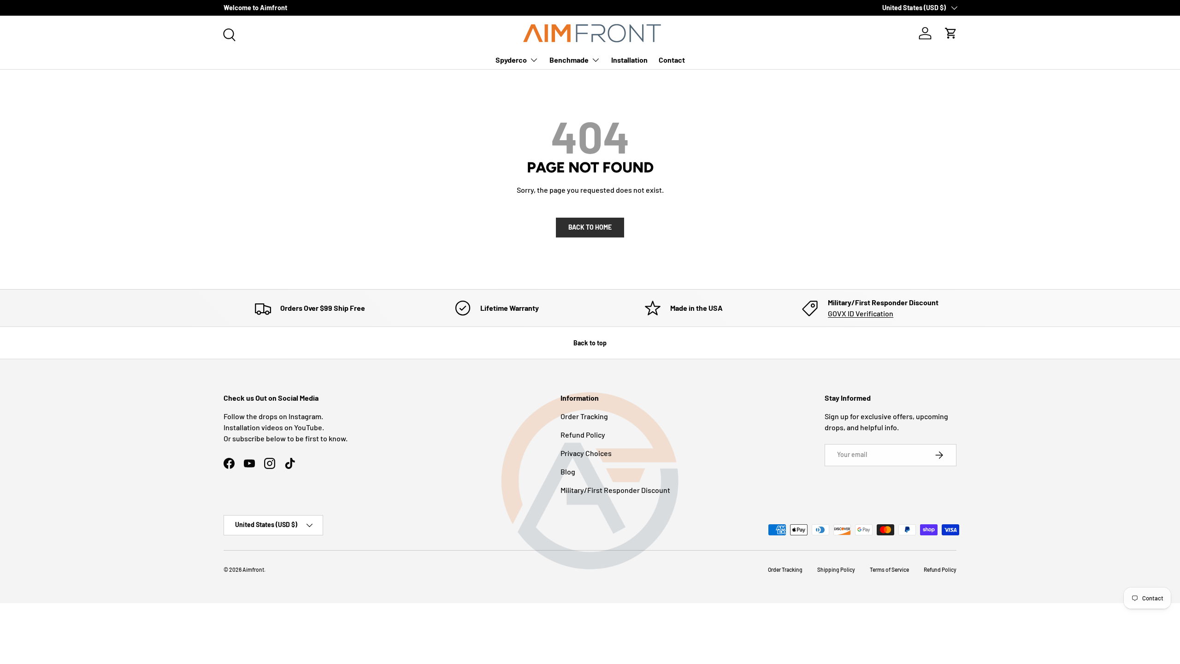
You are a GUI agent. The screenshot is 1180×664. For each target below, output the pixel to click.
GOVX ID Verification (860, 313)
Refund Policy (582, 434)
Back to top (590, 343)
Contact (672, 59)
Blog (567, 471)
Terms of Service (889, 569)
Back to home (590, 227)
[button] (951, 33)
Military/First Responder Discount (615, 490)
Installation (629, 59)
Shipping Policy (836, 569)
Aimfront (253, 569)
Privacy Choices (586, 453)
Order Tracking (584, 416)
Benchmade (569, 59)
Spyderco (511, 59)
